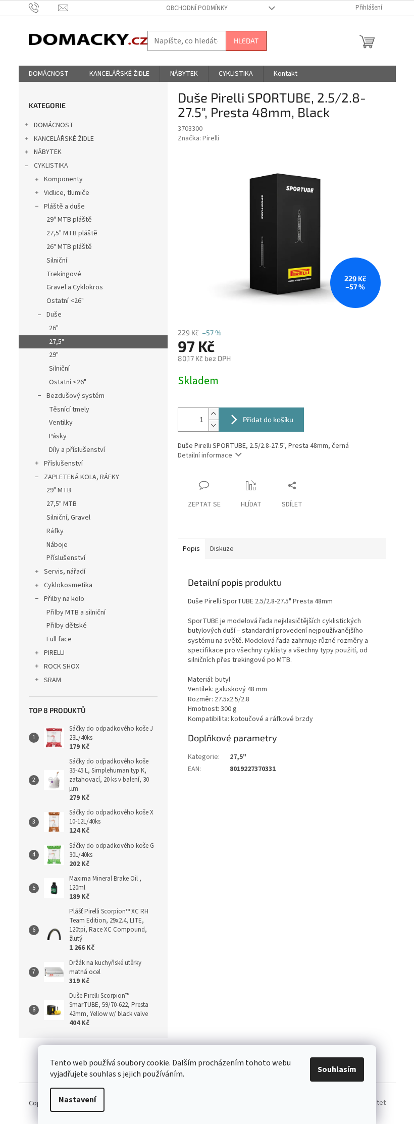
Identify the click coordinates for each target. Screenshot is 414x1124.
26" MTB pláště (69, 247)
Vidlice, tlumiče (66, 193)
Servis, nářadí (64, 572)
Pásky (58, 436)
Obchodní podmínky (197, 8)
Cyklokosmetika (68, 585)
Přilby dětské (66, 626)
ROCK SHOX (61, 666)
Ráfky (55, 531)
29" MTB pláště (69, 220)
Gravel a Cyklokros (74, 287)
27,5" (56, 342)
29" (54, 355)
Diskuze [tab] (222, 549)
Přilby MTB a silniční (76, 612)
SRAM (52, 680)
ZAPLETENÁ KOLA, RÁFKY (81, 477)
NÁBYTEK (48, 152)
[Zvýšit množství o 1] (214, 414)
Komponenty (63, 179)
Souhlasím (337, 1069)
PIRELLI (54, 653)
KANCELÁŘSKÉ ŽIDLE (64, 139)
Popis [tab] (191, 549)
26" (54, 328)
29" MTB (58, 490)
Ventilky (61, 423)
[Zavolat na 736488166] (44, 7)
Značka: (198, 138)
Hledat (246, 40)
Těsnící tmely (69, 409)
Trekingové (63, 274)
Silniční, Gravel (68, 518)
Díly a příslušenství (77, 450)
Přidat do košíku (268, 419)
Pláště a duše (64, 206)
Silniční (56, 261)
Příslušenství (63, 463)
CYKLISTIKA (51, 166)
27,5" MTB (61, 504)
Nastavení (77, 1099)
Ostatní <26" (65, 301)
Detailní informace (205, 455)
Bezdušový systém (75, 396)
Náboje (57, 545)
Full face (59, 639)
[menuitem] (49, 74)
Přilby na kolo (64, 599)
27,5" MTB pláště (71, 233)
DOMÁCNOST (54, 125)
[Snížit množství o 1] (214, 425)
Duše (54, 315)
